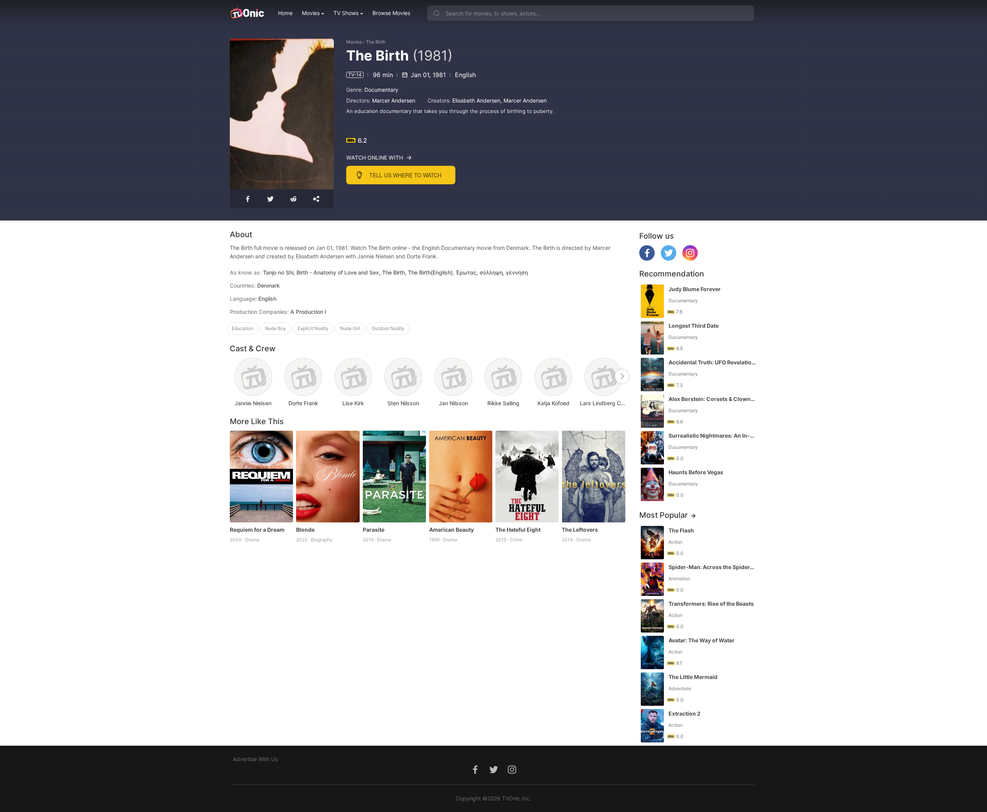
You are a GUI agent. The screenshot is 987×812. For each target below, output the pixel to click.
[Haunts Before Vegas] (652, 484)
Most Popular (663, 515)
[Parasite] (394, 476)
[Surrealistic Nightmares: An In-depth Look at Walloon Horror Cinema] (652, 448)
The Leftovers (580, 529)
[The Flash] (652, 542)
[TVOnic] (247, 13)
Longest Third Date (694, 325)
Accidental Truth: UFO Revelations (712, 362)
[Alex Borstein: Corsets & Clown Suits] (652, 411)
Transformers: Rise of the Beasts (711, 603)
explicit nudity (313, 328)
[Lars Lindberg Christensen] (603, 377)
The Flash (681, 530)
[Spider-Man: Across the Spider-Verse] (652, 579)
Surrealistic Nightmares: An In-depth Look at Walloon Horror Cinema (712, 435)
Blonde (305, 529)
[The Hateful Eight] (527, 476)
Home (285, 13)
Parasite (373, 529)
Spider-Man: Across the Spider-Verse (712, 567)
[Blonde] (327, 476)
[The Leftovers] (593, 476)
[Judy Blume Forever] (652, 301)
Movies (311, 13)
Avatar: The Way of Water (701, 640)
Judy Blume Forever (695, 289)
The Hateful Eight (518, 529)
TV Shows (346, 13)
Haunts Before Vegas (696, 472)
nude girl (350, 328)
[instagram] (690, 258)
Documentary (381, 89)
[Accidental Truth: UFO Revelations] (652, 374)
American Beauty (451, 529)
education (242, 328)
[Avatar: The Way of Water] (652, 652)
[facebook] (647, 258)
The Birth (376, 42)
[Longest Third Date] (652, 338)
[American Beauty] (460, 476)
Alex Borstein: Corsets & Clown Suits (712, 399)
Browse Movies (391, 13)
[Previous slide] (235, 376)
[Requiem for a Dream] (261, 476)
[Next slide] (622, 376)
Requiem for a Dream (257, 529)
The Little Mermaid (693, 677)
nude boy (275, 328)
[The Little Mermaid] (652, 689)
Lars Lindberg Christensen (603, 403)
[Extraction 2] (652, 726)
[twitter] (668, 258)
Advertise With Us (255, 759)
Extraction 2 (685, 713)
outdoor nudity (388, 328)
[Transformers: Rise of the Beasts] (652, 616)
